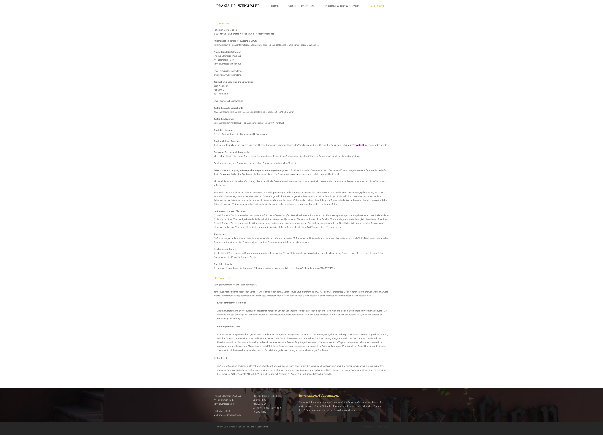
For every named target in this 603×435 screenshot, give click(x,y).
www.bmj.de (227, 174)
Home (275, 6)
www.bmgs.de (297, 174)
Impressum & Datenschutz (375, 426)
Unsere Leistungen (301, 6)
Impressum (377, 6)
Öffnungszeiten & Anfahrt (341, 6)
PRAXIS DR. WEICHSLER (238, 6)
